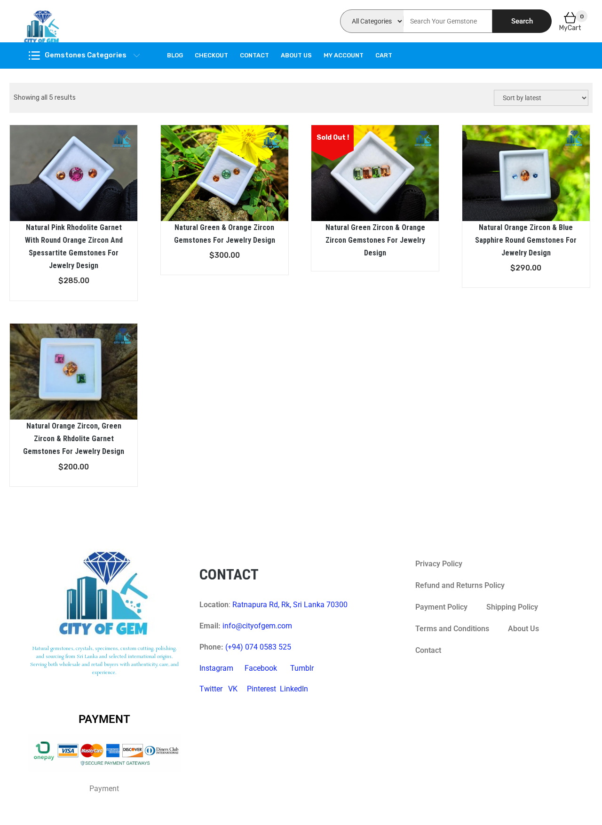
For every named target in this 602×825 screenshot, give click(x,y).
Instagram (216, 668)
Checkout (211, 55)
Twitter (210, 688)
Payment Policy (441, 607)
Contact (254, 55)
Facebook (261, 668)
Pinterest (261, 688)
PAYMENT (104, 719)
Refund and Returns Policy (460, 585)
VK (233, 688)
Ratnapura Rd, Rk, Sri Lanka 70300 (290, 604)
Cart (383, 55)
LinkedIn (294, 688)
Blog (175, 55)
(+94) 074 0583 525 (258, 647)
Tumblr (302, 668)
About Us (296, 55)
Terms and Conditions (452, 628)
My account (344, 55)
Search (522, 21)
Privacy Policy (438, 563)
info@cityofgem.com (257, 625)
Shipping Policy (512, 607)
